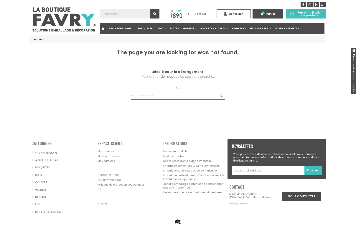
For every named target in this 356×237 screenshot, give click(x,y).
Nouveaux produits (175, 151)
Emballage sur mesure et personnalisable (190, 170)
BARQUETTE (42, 167)
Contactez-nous (108, 175)
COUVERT (41, 182)
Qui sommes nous (109, 180)
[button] (301, 196)
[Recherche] (154, 14)
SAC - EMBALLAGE (46, 152)
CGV (100, 189)
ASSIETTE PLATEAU (46, 160)
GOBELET (40, 189)
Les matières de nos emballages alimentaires (192, 192)
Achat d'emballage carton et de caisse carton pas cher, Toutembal (193, 185)
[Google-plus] (323, 4)
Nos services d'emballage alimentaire (187, 161)
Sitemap (103, 203)
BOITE (38, 175)
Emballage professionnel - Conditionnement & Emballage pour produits (193, 177)
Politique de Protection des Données (121, 184)
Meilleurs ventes (173, 156)
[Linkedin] (316, 4)
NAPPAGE (41, 197)
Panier (270, 14)
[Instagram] (310, 4)
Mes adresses (106, 161)
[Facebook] (303, 4)
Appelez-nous (238, 203)
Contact (200, 14)
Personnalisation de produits (309, 14)
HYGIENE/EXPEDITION (48, 212)
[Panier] (262, 14)
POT (38, 204)
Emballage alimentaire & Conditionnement (191, 166)
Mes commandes (109, 156)
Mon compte (106, 151)
